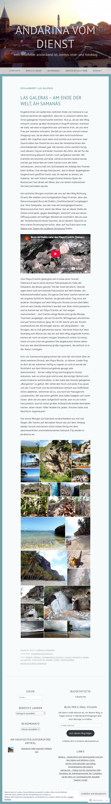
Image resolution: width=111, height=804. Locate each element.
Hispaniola (77, 657)
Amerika (29, 657)
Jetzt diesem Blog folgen (80, 733)
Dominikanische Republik (42, 654)
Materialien (53, 70)
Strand (56, 660)
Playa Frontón (38, 660)
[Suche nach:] (30, 697)
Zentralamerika (67, 660)
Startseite (14, 70)
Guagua (68, 657)
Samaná (49, 660)
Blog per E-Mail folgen (80, 707)
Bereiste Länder (34, 70)
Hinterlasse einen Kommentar (33, 663)
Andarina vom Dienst (55, 36)
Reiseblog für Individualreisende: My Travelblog (80, 773)
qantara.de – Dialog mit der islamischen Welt (80, 770)
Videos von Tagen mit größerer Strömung (42, 228)
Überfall (37, 657)
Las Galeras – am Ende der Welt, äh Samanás (50, 101)
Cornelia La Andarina (45, 650)
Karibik (86, 657)
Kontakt (97, 70)
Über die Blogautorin (76, 70)
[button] (29, 447)
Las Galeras (25, 660)
